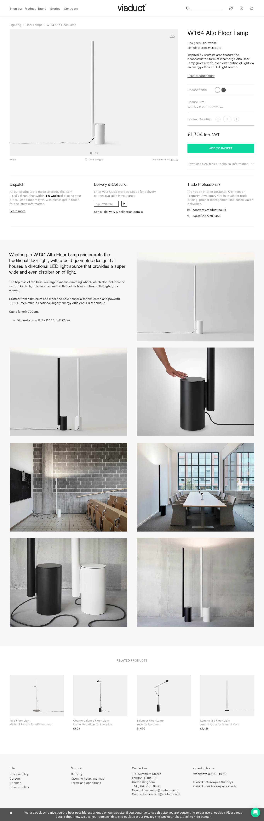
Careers (15, 778)
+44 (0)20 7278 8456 (206, 215)
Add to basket (220, 148)
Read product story (201, 75)
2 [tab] (96, 153)
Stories (55, 8)
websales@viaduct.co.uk (162, 790)
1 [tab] (91, 153)
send (124, 204)
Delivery (76, 774)
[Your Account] (241, 9)
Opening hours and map (88, 778)
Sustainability (19, 774)
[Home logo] (132, 7)
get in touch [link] (70, 199)
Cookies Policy (171, 816)
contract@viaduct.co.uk (209, 209)
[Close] (11, 813)
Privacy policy (19, 787)
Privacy (149, 816)
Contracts (71, 8)
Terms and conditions (86, 782)
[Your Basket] (252, 8)
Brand (42, 8)
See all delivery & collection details (118, 211)
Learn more (18, 211)
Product (30, 8)
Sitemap (15, 782)
